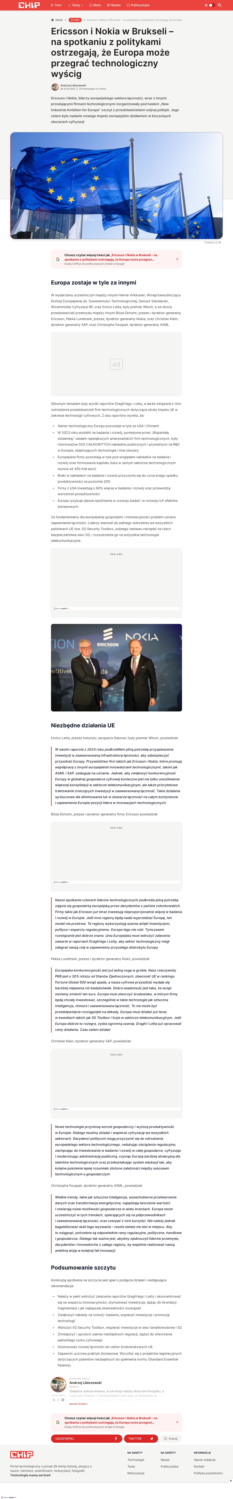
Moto (97, 5)
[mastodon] (62, 1399)
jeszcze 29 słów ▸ (78, 1403)
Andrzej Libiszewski (73, 85)
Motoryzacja (135, 1473)
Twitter (134, 1438)
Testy (76, 5)
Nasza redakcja (204, 1460)
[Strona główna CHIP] (29, 5)
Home (59, 20)
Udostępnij (64, 1438)
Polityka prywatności (208, 1473)
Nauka (116, 5)
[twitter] (54, 1399)
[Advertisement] (116, 581)
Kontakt (199, 1466)
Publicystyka (140, 5)
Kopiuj (173, 1438)
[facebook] (58, 1399)
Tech (58, 5)
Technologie (135, 1460)
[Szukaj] (220, 5)
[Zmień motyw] (210, 5)
